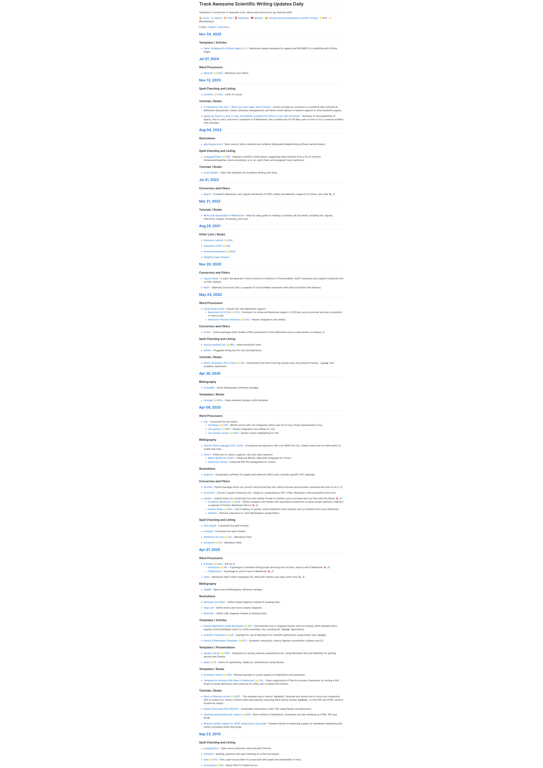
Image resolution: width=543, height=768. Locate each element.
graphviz (208, 474)
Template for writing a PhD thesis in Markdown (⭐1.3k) (233, 680)
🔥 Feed (228, 18)
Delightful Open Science (216, 257)
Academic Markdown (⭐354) (224, 501)
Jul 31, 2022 (209, 180)
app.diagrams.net (213, 144)
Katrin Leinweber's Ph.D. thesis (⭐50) (224, 362)
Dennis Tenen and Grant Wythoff (221, 708)
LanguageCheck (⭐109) (217, 156)
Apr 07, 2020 (209, 550)
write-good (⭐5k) (214, 765)
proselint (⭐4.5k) (213, 94)
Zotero (207, 454)
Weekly (212, 27)
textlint (207, 350)
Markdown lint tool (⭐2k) (218, 536)
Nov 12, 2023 (210, 80)
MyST (207, 287)
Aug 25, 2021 (210, 226)
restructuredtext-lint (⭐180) (219, 344)
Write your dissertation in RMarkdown (224, 215)
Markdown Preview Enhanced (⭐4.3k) (229, 319)
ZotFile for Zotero (217, 461)
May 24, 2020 (210, 295)
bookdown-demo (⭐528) (218, 674)
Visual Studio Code (214, 308)
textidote (208, 753)
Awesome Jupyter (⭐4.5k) (218, 240)
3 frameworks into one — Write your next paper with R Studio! (237, 107)
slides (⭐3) (210, 662)
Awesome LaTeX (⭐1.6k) (217, 245)
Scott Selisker (211, 172)
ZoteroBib (209, 387)
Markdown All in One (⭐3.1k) (224, 312)
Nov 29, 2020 (210, 264)
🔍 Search (216, 18)
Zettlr (206, 576)
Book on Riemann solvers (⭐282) (222, 696)
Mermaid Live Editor (214, 602)
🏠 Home (204, 18)
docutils (208, 487)
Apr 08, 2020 (210, 407)
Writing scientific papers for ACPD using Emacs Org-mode (235, 723)
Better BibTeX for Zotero (221, 458)
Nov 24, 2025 (210, 34)
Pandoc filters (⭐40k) (220, 509)
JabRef (207, 589)
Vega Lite (209, 607)
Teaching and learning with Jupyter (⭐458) (227, 714)
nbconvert (209, 492)
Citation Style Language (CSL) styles (223, 445)
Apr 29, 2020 (210, 373)
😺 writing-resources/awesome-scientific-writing (291, 18)
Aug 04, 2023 (210, 130)
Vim (206, 421)
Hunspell (208, 531)
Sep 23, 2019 (210, 734)
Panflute (212, 513)
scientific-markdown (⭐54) (219, 635)
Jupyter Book (211, 278)
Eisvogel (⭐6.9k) (213, 400)
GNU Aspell (210, 525)
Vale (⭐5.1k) (210, 759)
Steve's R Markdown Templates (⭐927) (225, 640)
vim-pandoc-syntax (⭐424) (223, 433)
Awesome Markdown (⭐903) (219, 251)
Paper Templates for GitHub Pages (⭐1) (225, 48)
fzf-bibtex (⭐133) (218, 425)
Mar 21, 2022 (209, 201)
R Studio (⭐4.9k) (213, 563)
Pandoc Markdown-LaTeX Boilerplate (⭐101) (228, 625)
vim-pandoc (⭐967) (219, 429)
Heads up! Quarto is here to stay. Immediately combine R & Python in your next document (252, 116)
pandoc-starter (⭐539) (216, 653)
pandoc (208, 498)
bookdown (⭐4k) (218, 567)
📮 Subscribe (241, 18)
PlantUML (209, 613)
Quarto (207, 194)
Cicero (207, 332)
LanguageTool (211, 748)
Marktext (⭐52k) (213, 73)
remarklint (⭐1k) (213, 542)
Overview (223, 27)
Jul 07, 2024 (209, 59)
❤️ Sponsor (257, 18)
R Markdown (215, 571)
